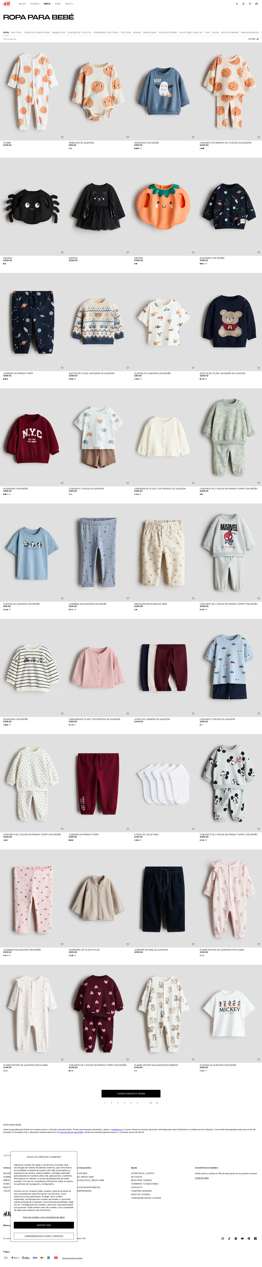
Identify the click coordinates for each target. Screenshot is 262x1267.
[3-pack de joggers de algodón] (163, 668)
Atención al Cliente (142, 1173)
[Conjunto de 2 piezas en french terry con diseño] (229, 437)
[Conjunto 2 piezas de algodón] (98, 437)
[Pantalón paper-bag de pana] (163, 553)
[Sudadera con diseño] (163, 91)
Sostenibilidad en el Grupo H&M (85, 1180)
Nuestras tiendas (141, 1180)
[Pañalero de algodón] (98, 91)
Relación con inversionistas (83, 1187)
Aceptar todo (44, 1225)
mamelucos (116, 1129)
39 (150, 1103)
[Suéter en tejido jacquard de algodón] (98, 322)
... (144, 1103)
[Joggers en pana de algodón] (163, 898)
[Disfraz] (33, 207)
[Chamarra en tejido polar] (98, 898)
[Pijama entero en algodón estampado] (163, 1014)
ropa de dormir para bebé (71, 1132)
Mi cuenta (136, 1177)
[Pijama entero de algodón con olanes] (229, 898)
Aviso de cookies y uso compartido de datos (44, 1217)
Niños (47, 4)
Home (58, 4)
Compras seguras (141, 1191)
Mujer (22, 4)
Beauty (69, 4)
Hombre (34, 4)
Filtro (251, 39)
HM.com (7, 1155)
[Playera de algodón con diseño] (163, 322)
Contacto (136, 1187)
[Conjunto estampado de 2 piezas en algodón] (229, 91)
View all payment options (72, 1258)
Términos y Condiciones (144, 1184)
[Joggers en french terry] (33, 322)
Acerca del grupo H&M (80, 1177)
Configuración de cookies (146, 1198)
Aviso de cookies (140, 1194)
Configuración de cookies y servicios (43, 1236)
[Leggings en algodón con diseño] (98, 553)
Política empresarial (79, 1191)
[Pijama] (33, 91)
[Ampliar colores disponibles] (70, 148)
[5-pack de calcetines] (163, 783)
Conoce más (202, 1178)
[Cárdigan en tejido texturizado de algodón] (163, 437)
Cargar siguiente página (131, 1093)
